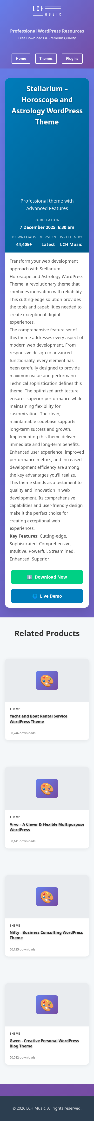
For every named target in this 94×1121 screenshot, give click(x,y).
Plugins (72, 58)
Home (21, 58)
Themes (46, 58)
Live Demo (47, 596)
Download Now (47, 577)
